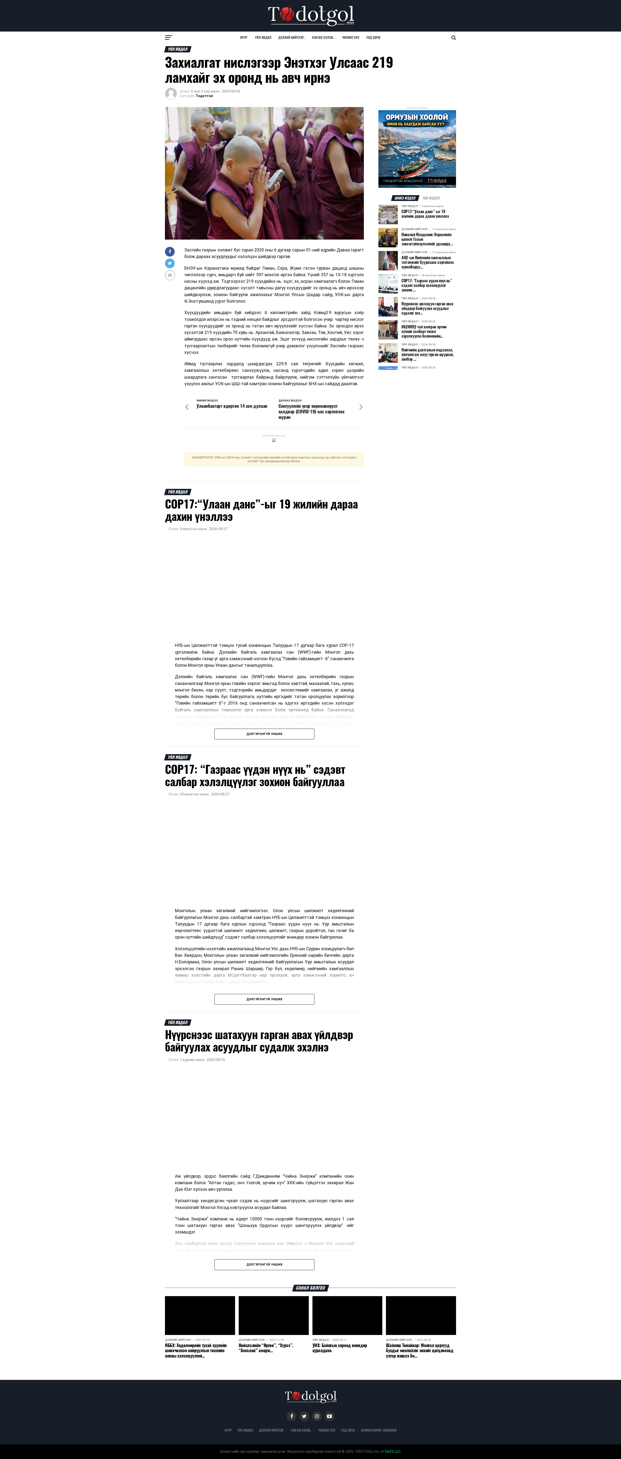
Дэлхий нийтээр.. (291, 37)
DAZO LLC (392, 1452)
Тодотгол (204, 96)
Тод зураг (373, 37)
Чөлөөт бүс (351, 37)
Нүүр (243, 37)
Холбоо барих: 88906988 (379, 1430)
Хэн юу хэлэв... (323, 37)
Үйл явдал (263, 37)
